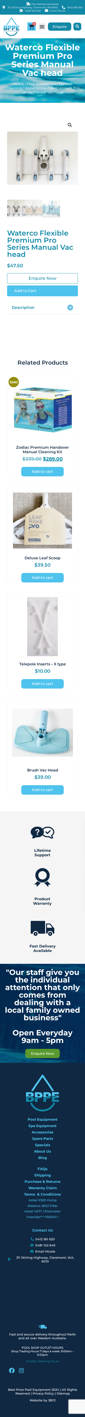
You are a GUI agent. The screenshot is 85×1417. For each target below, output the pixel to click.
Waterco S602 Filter (42, 1206)
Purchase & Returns (42, 1181)
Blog (42, 1157)
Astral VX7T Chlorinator (42, 1211)
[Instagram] (21, 1370)
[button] (42, 26)
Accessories (42, 1132)
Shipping (42, 1175)
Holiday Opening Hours (42, 1361)
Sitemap (63, 1393)
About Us (42, 1151)
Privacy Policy (43, 1393)
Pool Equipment (43, 1119)
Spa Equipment (42, 1126)
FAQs (42, 1169)
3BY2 (51, 1400)
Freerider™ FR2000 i (42, 1217)
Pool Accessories (41, 84)
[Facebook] (12, 1370)
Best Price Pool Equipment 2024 (33, 1389)
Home (18, 84)
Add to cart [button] (42, 471)
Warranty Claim (42, 1188)
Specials (42, 1145)
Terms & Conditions (42, 1194)
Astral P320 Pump (43, 1200)
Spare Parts (42, 1138)
